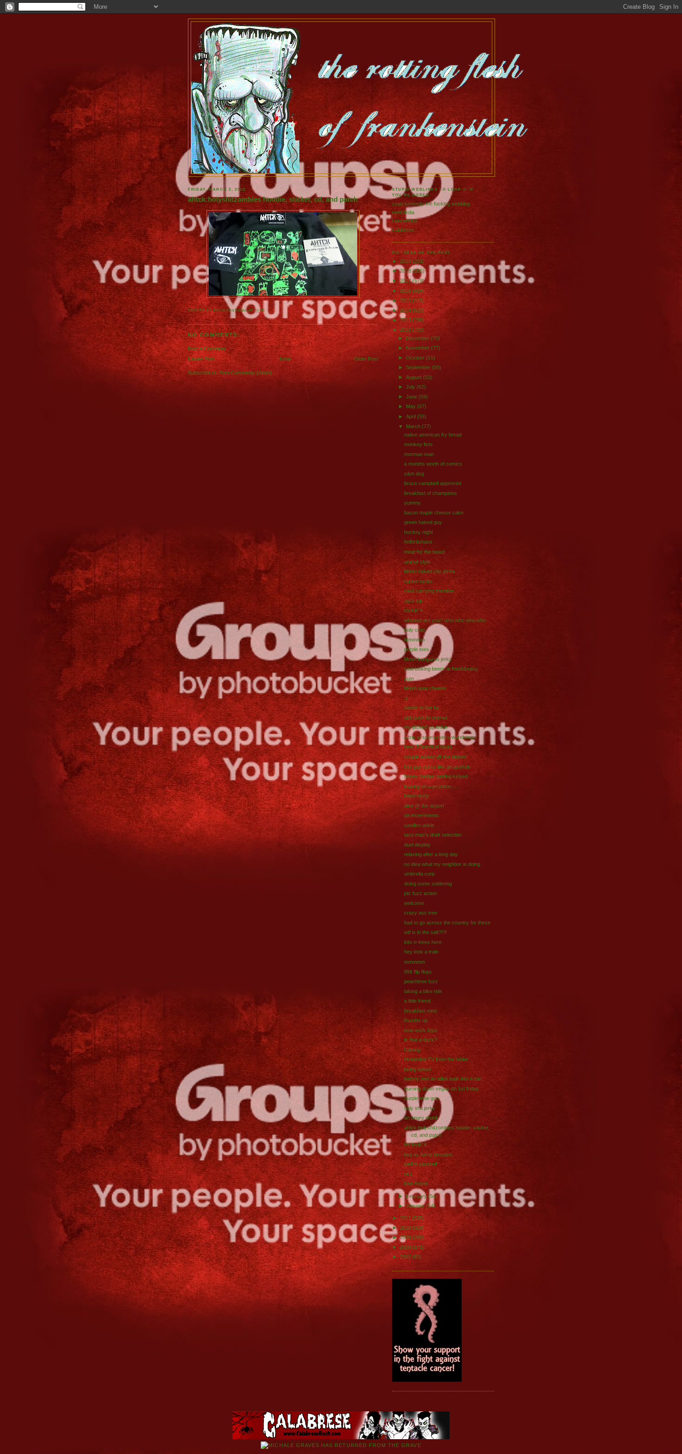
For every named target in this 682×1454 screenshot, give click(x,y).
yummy (412, 503)
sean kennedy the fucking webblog (431, 203)
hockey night (418, 532)
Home (284, 359)
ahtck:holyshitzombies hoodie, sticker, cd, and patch (273, 199)
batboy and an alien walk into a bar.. (444, 1079)
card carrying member (429, 591)
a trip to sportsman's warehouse (440, 737)
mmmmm (414, 962)
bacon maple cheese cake (433, 512)
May (411, 406)
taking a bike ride (423, 991)
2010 (406, 1227)
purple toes (416, 649)
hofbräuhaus (418, 541)
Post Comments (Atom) (245, 373)
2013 (406, 320)
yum (409, 678)
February (417, 1196)
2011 (406, 1218)
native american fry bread (433, 434)
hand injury (416, 796)
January (416, 1206)
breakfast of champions (430, 493)
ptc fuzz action (420, 893)
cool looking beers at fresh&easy (441, 669)
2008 (406, 1247)
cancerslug (404, 221)
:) (405, 698)
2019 (406, 261)
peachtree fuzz (421, 981)
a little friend (417, 1001)
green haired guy (423, 522)
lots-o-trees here (423, 942)
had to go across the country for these (447, 922)
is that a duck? (420, 1040)
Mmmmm (414, 639)
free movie (416, 1183)
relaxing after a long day (431, 854)
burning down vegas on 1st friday (441, 1088)
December (418, 338)
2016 (406, 291)
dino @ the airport (424, 805)
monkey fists (418, 444)
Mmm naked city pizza (429, 571)
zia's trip (413, 600)
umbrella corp (419, 874)
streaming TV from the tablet (436, 1059)
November (418, 348)
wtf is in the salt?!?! (425, 932)
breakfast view (420, 1010)
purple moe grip (421, 1098)
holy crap (414, 630)
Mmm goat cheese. (425, 688)
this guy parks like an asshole (437, 766)
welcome (414, 903)
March (414, 426)
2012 (406, 330)
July (411, 387)
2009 (406, 1237)
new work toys (420, 1030)
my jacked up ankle (426, 727)
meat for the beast (424, 552)
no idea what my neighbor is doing (442, 864)
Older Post (366, 359)
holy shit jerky (419, 1108)
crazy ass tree (420, 913)
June (412, 396)
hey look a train (421, 951)
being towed (417, 1069)
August (414, 377)
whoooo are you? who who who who (445, 620)
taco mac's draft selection (433, 835)
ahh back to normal (425, 717)
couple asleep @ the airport (435, 757)
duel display (417, 844)
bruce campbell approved (432, 483)
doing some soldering (428, 883)
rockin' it (413, 610)
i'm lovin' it (415, 1144)
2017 (406, 280)
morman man (419, 454)
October (416, 357)
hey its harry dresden (428, 1154)
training (412, 1049)
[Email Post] (267, 310)
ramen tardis (418, 581)
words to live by (421, 708)
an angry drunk (421, 1118)
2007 (406, 1257)
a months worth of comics (433, 464)
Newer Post (201, 359)
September (419, 367)
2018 (406, 271)
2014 (406, 310)
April (411, 416)
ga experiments (421, 815)
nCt (408, 1174)
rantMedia (403, 212)
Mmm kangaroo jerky (428, 659)
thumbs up (416, 1020)
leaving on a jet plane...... (431, 786)
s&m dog (414, 473)
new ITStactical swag (428, 746)
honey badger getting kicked (436, 776)
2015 (406, 300)
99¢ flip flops (418, 971)
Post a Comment (206, 349)
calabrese (403, 229)
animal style (417, 561)
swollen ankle (419, 825)
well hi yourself (420, 1164)
